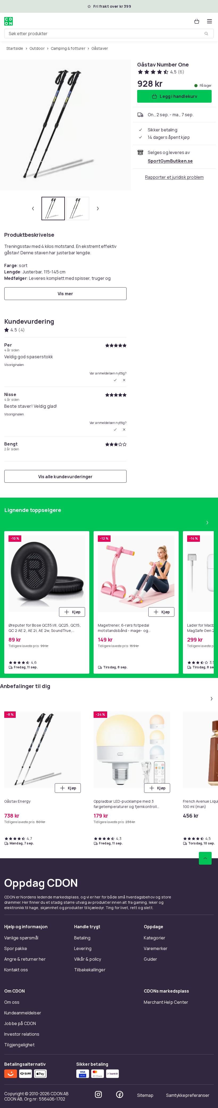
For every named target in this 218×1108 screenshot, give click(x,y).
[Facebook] (119, 1094)
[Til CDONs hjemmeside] (8, 21)
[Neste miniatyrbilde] (97, 208)
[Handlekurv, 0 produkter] (196, 21)
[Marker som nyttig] (115, 380)
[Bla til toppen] (205, 858)
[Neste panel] (207, 522)
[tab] (53, 208)
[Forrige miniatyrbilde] (33, 208)
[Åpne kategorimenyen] (209, 21)
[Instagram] (98, 1094)
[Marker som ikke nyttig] (124, 380)
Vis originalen (14, 365)
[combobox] (109, 33)
